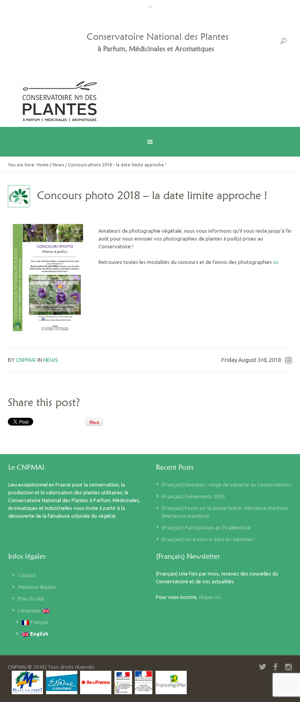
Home (43, 164)
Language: (30, 610)
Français (39, 622)
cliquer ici (209, 597)
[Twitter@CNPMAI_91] (262, 667)
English (38, 633)
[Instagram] (288, 667)
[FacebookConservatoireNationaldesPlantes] (275, 667)
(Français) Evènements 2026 (193, 496)
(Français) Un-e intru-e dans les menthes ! (208, 539)
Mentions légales (37, 587)
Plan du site (31, 598)
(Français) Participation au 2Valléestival (206, 527)
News (58, 164)
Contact (27, 575)
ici (275, 262)
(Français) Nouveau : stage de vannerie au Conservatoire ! (227, 484)
